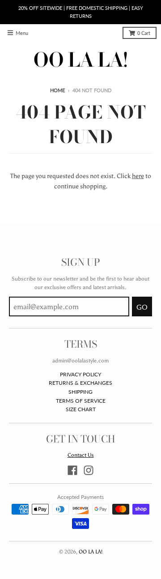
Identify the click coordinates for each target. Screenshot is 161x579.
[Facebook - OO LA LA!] (72, 470)
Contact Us (81, 454)
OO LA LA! (90, 551)
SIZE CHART (81, 409)
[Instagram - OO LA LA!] (88, 470)
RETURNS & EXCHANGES (80, 382)
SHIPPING (80, 391)
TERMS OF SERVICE (81, 400)
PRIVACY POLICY (80, 374)
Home (57, 90)
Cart (143, 33)
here (138, 176)
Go (142, 306)
